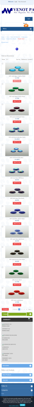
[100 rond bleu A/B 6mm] (17, 170)
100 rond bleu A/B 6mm (17, 178)
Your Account (22, 1)
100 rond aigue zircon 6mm (17, 96)
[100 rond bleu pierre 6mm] (17, 211)
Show (3, 59)
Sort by (18, 59)
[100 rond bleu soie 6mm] (17, 232)
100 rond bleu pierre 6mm (17, 218)
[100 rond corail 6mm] (17, 293)
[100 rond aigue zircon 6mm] (17, 89)
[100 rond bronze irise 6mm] (17, 252)
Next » (29, 309)
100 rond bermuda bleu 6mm (17, 137)
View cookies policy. (14, 405)
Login (15, 1)
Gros (8, 37)
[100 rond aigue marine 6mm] (17, 69)
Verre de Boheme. (15, 37)
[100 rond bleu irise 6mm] (17, 191)
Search (25, 23)
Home (3, 37)
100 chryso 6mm (17, 280)
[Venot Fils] (17, 11)
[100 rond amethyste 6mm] (17, 109)
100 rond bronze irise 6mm (17, 259)
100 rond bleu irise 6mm (17, 198)
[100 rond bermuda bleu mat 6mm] (17, 150)
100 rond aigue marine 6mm (17, 76)
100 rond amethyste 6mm (17, 117)
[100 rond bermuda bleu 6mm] (17, 130)
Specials (5, 380)
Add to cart (17, 101)
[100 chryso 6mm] (17, 272)
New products (7, 375)
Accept (22, 405)
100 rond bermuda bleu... (17, 157)
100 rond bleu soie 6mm (17, 239)
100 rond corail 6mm (17, 300)
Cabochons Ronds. (12, 39)
